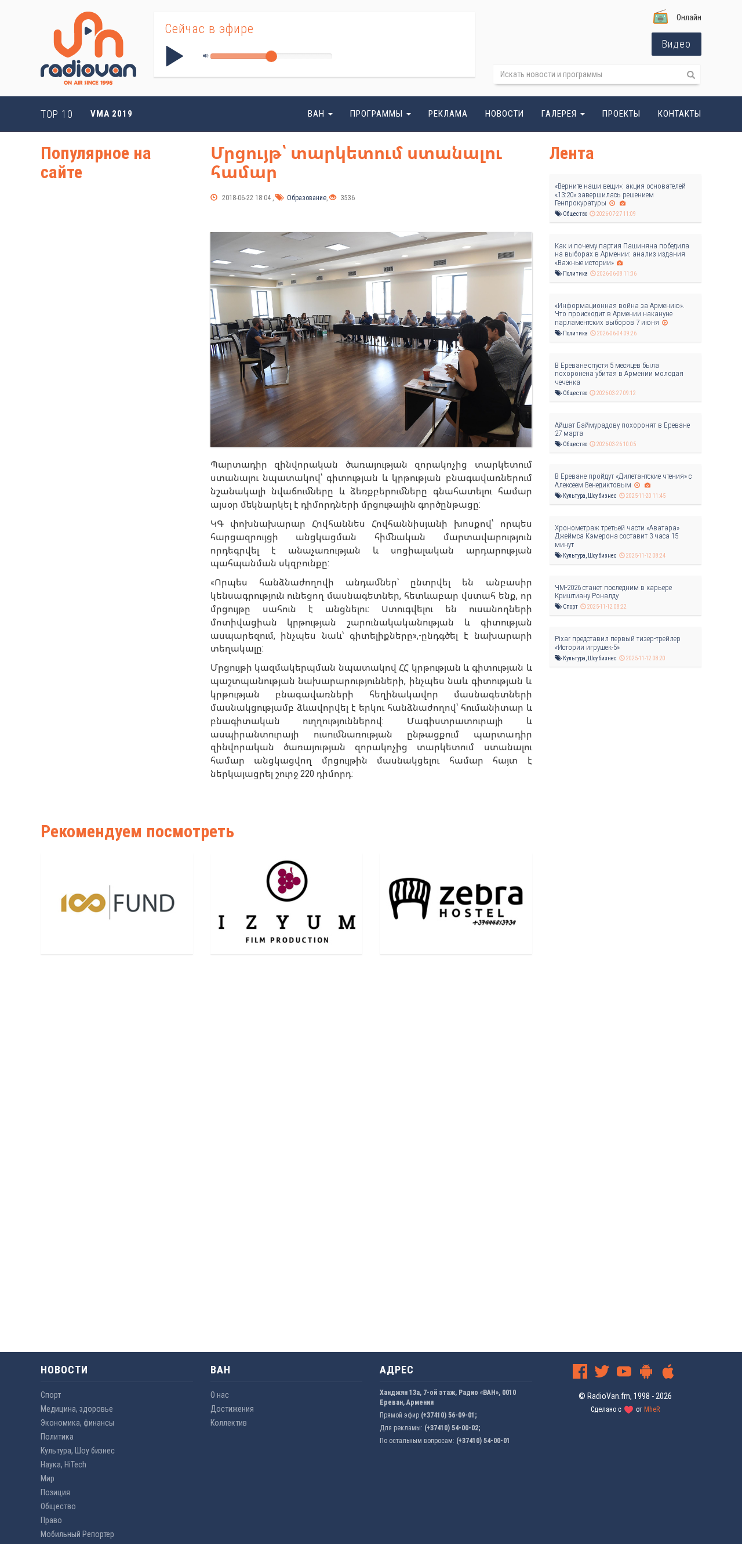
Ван (317, 114)
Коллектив (228, 1422)
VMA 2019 (111, 114)
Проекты (621, 114)
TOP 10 (57, 114)
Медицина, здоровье (77, 1408)
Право (51, 1520)
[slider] (271, 56)
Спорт (570, 606)
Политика (575, 273)
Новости (504, 114)
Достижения (232, 1408)
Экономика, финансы (77, 1422)
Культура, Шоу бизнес (589, 496)
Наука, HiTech (63, 1464)
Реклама (448, 114)
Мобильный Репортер (77, 1534)
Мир (47, 1478)
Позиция (55, 1492)
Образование (305, 198)
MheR (652, 1409)
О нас (219, 1395)
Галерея (560, 114)
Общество (574, 214)
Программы (377, 114)
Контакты (679, 114)
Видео (676, 44)
